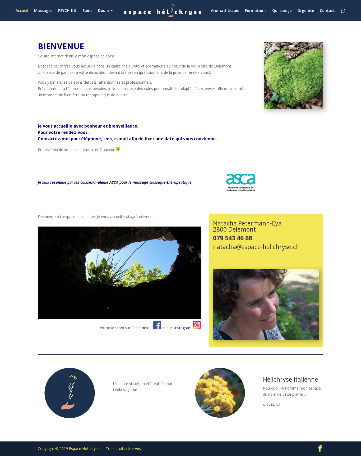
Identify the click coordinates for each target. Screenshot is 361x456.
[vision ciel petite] (119, 317)
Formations (255, 11)
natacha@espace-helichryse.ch (256, 246)
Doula (103, 11)
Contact (327, 11)
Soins (87, 11)
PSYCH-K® (67, 11)
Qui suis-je (281, 11)
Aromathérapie (225, 11)
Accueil (22, 11)
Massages (43, 11)
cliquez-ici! (271, 404)
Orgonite (305, 11)
